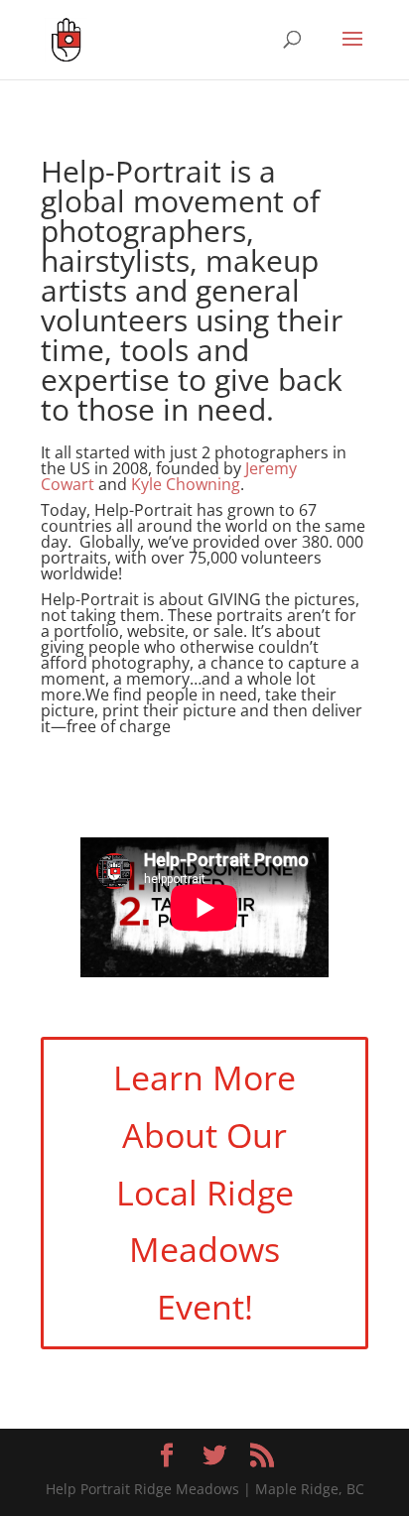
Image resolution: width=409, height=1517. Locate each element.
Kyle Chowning (185, 484)
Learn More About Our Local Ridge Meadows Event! (204, 1192)
